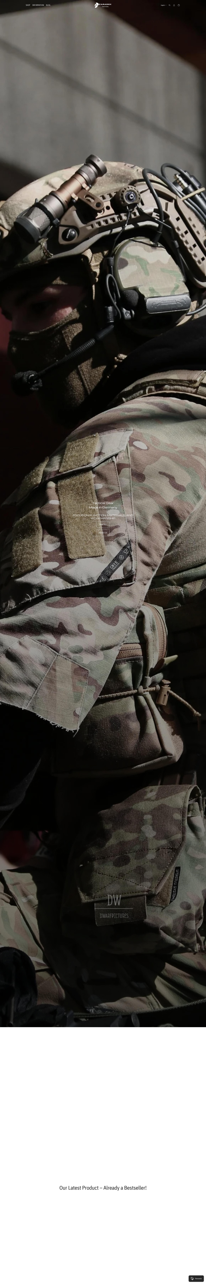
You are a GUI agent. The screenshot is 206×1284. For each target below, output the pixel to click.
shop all (103, 524)
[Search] (169, 5)
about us (103, 533)
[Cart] (178, 5)
